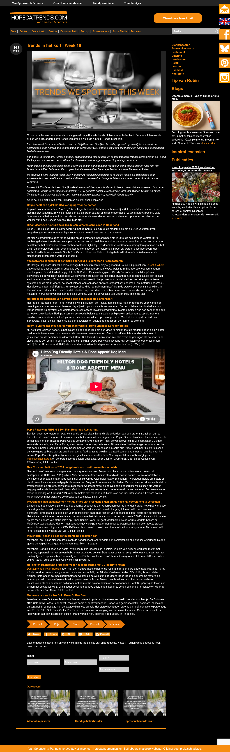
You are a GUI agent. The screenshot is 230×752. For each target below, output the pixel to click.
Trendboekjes (132, 3)
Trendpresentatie (103, 3)
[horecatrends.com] (39, 17)
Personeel (114, 624)
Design (53, 31)
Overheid (177, 70)
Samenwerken (101, 31)
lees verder (208, 143)
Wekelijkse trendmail (178, 18)
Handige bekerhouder (88, 721)
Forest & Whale (155, 265)
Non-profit (178, 73)
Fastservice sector (183, 48)
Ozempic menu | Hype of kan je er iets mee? (195, 97)
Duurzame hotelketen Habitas (44, 568)
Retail (175, 63)
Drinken (23, 31)
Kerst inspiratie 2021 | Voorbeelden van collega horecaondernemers (193, 168)
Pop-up (85, 31)
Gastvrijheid (38, 31)
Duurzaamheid (68, 31)
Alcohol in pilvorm (38, 721)
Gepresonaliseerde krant (138, 721)
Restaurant (178, 52)
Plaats (75, 624)
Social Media (119, 31)
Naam (30, 655)
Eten (13, 31)
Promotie (95, 624)
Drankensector (181, 45)
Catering (177, 55)
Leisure (176, 66)
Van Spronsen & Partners (27, 3)
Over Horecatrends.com (67, 3)
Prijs (56, 624)
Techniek (136, 31)
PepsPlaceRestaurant (39, 458)
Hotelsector (179, 59)
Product (37, 624)
